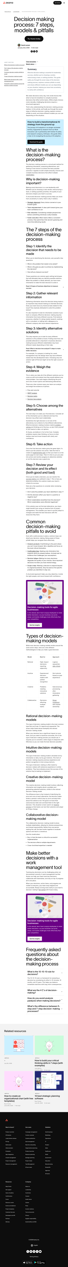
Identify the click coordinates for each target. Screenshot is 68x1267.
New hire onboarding (30, 1144)
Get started (57, 2)
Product (47, 1144)
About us (27, 1186)
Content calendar (29, 1135)
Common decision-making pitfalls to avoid (14, 73)
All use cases (28, 1167)
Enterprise (8, 1151)
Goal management (29, 1141)
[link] (7, 12)
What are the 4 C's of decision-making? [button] (42, 991)
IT (45, 1141)
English (36, 1245)
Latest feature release (11, 1138)
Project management (11, 1160)
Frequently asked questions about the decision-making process (14, 84)
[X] (27, 1251)
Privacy (27, 1215)
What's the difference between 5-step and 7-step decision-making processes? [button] (43, 1008)
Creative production (30, 1138)
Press (26, 1205)
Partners (8, 1218)
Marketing (47, 1135)
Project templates (10, 1209)
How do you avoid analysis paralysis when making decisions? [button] (43, 999)
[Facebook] (37, 1251)
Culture (27, 1202)
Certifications (9, 1196)
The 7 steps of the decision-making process (13, 69)
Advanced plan (9, 1148)
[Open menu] (64, 3)
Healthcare (48, 1151)
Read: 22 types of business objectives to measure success (42, 287)
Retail (46, 1154)
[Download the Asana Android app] (40, 1262)
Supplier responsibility (30, 1218)
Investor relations (29, 1209)
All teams (47, 1173)
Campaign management (31, 1132)
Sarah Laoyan (25, 45)
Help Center (8, 1186)
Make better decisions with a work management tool (13, 80)
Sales (46, 1148)
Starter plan (8, 1144)
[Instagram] (34, 1251)
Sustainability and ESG (30, 1221)
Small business (49, 1132)
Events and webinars (11, 1205)
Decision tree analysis (34, 399)
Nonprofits (47, 1167)
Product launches (29, 1151)
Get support (8, 1189)
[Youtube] (40, 1251)
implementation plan (39, 452)
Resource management (11, 1164)
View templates (31, 61)
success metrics (31, 479)
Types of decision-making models (13, 76)
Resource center (10, 1202)
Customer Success (10, 1212)
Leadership (28, 1189)
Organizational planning (31, 1148)
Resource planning (30, 1154)
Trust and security (29, 1212)
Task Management (29, 1164)
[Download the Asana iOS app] (27, 1262)
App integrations (10, 1154)
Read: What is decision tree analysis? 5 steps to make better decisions (43, 349)
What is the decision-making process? (14, 65)
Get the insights (35, 625)
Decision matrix (32, 396)
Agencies (47, 1170)
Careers (27, 1196)
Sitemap (8, 1221)
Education (47, 1160)
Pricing (7, 1141)
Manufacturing (49, 1164)
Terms (31, 1256)
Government (48, 1157)
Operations (48, 1138)
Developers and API (10, 1215)
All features (8, 1135)
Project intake (28, 1160)
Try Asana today (34, 39)
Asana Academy (10, 1192)
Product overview (10, 1132)
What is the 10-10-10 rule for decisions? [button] (41, 972)
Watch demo (30, 64)
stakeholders (30, 175)
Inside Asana (28, 1199)
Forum (7, 1199)
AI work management (11, 1157)
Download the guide (36, 142)
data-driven (56, 666)
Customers (28, 1192)
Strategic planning (29, 1157)
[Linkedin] (30, 1251)
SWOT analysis (32, 393)
